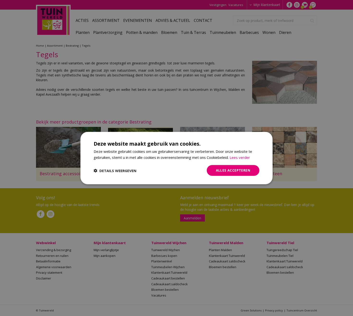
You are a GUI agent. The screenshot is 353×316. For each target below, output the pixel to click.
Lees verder (240, 157)
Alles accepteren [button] (233, 170)
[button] (115, 170)
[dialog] (176, 158)
